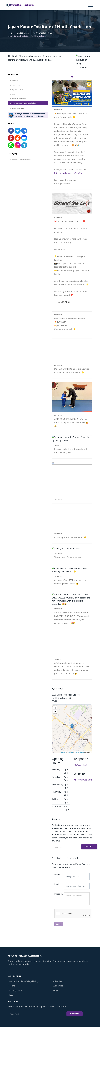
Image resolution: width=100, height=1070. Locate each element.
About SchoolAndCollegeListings (24, 981)
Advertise (57, 981)
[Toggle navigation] (90, 5)
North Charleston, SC (42, 33)
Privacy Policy (15, 990)
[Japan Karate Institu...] (72, 726)
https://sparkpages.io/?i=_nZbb (68, 173)
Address (15, 81)
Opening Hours (17, 90)
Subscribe (89, 847)
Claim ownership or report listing (24, 103)
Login (55, 990)
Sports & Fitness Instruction (22, 160)
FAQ (11, 995)
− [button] (55, 711)
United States (23, 33)
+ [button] (55, 707)
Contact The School (19, 99)
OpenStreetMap (79, 752)
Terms (12, 985)
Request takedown (18, 108)
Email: (57, 884)
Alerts (14, 94)
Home (11, 33)
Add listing (58, 985)
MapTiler (70, 752)
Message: (58, 893)
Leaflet (63, 752)
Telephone (16, 85)
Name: (57, 874)
